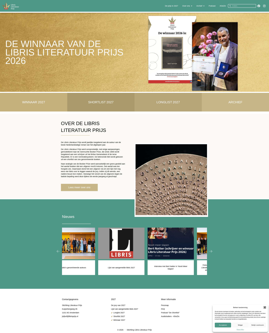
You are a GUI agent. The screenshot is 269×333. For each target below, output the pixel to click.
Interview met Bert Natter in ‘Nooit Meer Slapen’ (134, 267)
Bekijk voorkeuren (257, 325)
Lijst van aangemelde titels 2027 (85, 268)
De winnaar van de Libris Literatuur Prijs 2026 (64, 52)
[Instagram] (264, 6)
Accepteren (223, 325)
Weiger (240, 325)
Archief (199, 6)
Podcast (212, 6)
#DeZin (223, 6)
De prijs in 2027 (171, 6)
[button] (265, 307)
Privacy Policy (240, 329)
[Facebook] (259, 6)
